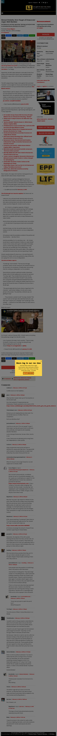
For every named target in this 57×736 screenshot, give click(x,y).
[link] (28, 361)
